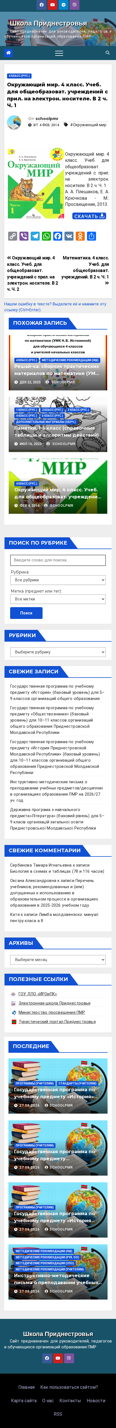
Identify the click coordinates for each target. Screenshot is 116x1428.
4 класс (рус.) (19, 75)
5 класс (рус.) (52, 415)
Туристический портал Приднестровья (57, 1021)
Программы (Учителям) (35, 1083)
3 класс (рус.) (78, 409)
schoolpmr (46, 118)
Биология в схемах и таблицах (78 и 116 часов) (57, 871)
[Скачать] (89, 216)
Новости (96, 1400)
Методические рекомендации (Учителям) (50, 1269)
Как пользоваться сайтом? (69, 1387)
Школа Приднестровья (48, 23)
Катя (15, 914)
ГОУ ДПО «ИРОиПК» (38, 994)
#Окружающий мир (88, 125)
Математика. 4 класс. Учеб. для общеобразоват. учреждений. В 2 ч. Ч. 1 (85, 267)
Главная (26, 1387)
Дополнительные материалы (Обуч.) (46, 421)
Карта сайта (24, 1400)
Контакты (70, 1400)
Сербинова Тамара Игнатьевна (41, 865)
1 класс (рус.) (26, 409)
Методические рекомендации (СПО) (45, 1263)
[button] (108, 52)
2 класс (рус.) (52, 409)
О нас (48, 1400)
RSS (58, 1414)
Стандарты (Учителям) (78, 1083)
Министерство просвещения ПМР (52, 1012)
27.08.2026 (30, 1105)
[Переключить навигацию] (59, 53)
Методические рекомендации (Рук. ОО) (47, 1257)
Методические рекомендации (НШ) (70, 360)
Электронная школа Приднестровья (54, 1003)
